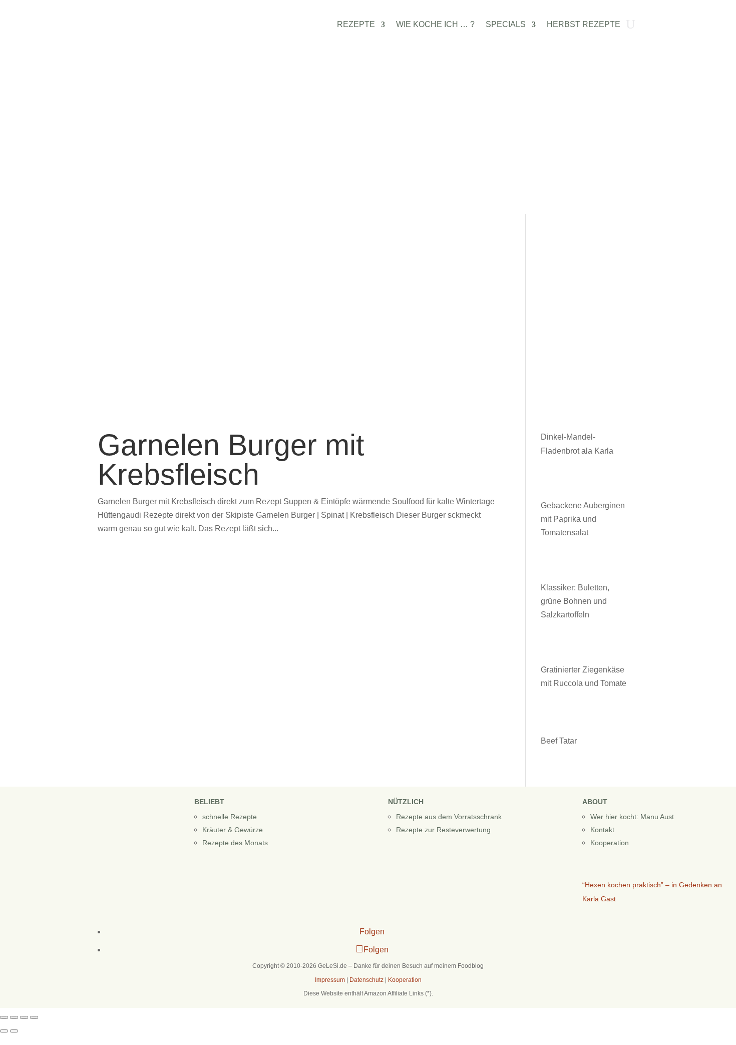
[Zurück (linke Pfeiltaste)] (4, 1030)
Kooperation (609, 843)
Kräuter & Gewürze (232, 830)
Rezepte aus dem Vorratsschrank (449, 817)
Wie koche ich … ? (435, 25)
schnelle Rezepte (229, 817)
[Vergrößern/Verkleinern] (4, 1017)
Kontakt (602, 830)
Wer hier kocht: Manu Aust (632, 817)
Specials (506, 25)
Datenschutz (366, 979)
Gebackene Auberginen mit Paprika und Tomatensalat (583, 519)
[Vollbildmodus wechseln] (14, 1017)
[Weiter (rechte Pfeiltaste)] (14, 1030)
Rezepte (356, 25)
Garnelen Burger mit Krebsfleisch (231, 460)
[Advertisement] (368, 139)
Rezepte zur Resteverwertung (443, 830)
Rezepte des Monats (235, 843)
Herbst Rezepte (583, 25)
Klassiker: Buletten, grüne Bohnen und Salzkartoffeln (575, 601)
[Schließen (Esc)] (34, 1017)
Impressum (330, 979)
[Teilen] (24, 1017)
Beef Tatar (559, 741)
